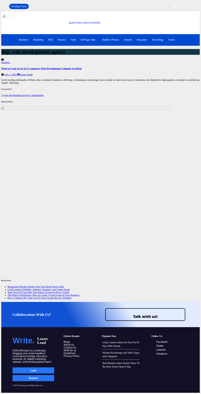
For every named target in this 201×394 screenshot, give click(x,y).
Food (73, 39)
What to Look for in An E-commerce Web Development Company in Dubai (41, 68)
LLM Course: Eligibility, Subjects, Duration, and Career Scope (39, 289)
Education (142, 39)
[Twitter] (174, 6)
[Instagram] (188, 6)
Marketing (38, 39)
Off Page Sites (88, 39)
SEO (50, 39)
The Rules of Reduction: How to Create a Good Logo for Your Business (43, 295)
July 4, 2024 (10, 74)
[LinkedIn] (181, 6)
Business (23, 39)
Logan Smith (26, 74)
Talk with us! (145, 316)
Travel (171, 39)
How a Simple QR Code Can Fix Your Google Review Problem (39, 298)
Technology (157, 39)
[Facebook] (167, 6)
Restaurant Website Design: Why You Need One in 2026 (36, 286)
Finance (62, 39)
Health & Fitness (110, 39)
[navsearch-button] (193, 39)
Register (33, 378)
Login (33, 370)
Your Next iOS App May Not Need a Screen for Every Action (38, 292)
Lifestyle (128, 39)
